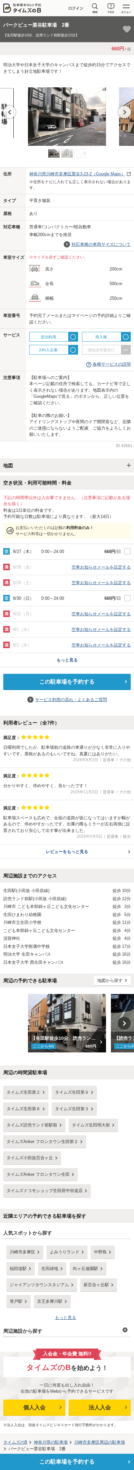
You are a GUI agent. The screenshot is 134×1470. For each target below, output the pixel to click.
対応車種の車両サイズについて (101, 244)
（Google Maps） (77, 173)
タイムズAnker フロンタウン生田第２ (42, 1141)
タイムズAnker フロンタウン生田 (38, 1174)
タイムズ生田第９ (72, 1092)
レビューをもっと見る (67, 851)
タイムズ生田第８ (23, 1108)
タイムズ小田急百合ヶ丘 (30, 1157)
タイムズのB (15, 1442)
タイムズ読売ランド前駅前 (32, 1125)
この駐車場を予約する (67, 682)
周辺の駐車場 (99, 1442)
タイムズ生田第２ (23, 1092)
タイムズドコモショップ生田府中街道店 (45, 1190)
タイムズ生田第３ (72, 1108)
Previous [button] (9, 112)
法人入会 (100, 1407)
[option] (67, 113)
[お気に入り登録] (127, 29)
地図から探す (110, 980)
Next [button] (124, 112)
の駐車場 (51, 1442)
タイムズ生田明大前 (91, 1125)
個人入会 (34, 1407)
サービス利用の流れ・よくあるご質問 (71, 699)
